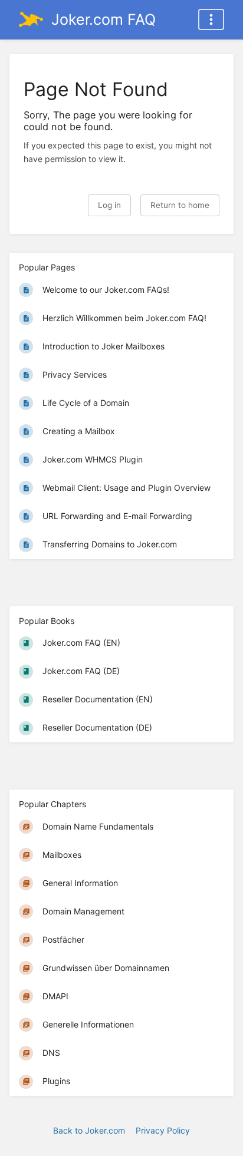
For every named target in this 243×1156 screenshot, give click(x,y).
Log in (109, 205)
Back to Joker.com (89, 1130)
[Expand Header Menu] (211, 19)
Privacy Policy (163, 1130)
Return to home (179, 205)
